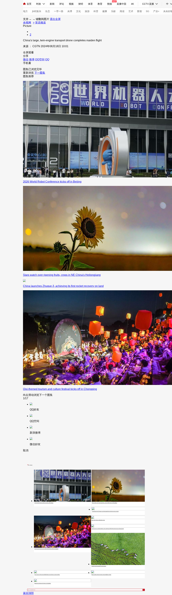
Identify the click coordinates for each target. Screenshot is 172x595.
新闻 (52, 4)
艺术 (130, 11)
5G (147, 11)
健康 (104, 11)
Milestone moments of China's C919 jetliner (42, 583)
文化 (78, 11)
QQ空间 (40, 59)
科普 (96, 11)
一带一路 (58, 11)
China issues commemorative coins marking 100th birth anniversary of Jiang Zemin (108, 528)
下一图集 (39, 72)
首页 (29, 4)
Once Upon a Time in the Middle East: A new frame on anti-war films (47, 574)
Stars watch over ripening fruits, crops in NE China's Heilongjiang (104, 502)
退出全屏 (55, 19)
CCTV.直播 (148, 4)
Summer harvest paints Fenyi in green (99, 565)
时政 (38, 4)
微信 (25, 59)
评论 (61, 4)
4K (132, 4)
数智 (139, 11)
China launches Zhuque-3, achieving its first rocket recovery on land (105, 511)
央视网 (27, 22)
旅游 (87, 11)
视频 (71, 4)
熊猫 (109, 4)
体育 (90, 4)
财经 (80, 4)
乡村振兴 (36, 11)
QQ (47, 59)
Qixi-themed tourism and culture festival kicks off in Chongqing (46, 548)
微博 (31, 59)
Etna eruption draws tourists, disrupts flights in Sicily (101, 574)
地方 (25, 11)
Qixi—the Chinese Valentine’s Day (98, 519)
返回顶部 (28, 593)
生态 (47, 11)
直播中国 (121, 4)
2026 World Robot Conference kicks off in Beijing (43, 502)
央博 (69, 11)
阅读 (122, 11)
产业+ (156, 11)
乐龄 (113, 11)
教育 (100, 4)
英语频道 (40, 22)
